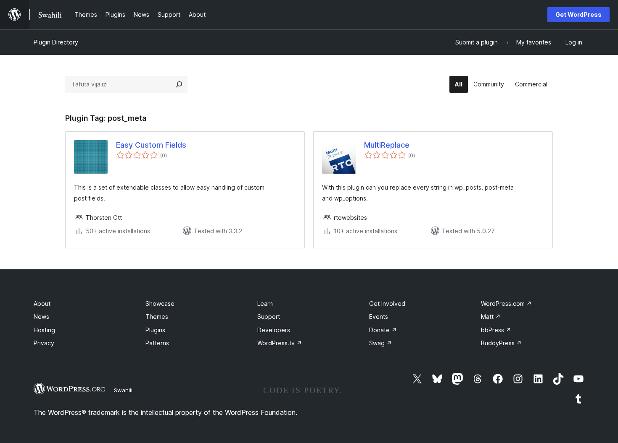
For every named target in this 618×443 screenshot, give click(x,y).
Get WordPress (578, 14)
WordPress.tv (279, 343)
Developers (273, 330)
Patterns (157, 343)
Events (378, 316)
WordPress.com (506, 303)
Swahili (123, 390)
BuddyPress (501, 343)
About (42, 303)
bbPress (496, 330)
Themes (156, 316)
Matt (491, 316)
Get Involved (387, 303)
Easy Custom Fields (151, 145)
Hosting (44, 330)
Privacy (44, 343)
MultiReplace (386, 145)
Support (268, 316)
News (41, 316)
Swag (380, 343)
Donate (383, 330)
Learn (265, 303)
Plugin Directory (56, 42)
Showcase (159, 303)
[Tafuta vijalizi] (179, 84)
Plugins (155, 330)
